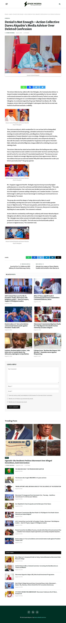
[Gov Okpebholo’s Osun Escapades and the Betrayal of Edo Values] (9, 506)
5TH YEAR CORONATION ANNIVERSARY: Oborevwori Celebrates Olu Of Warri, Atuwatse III (36, 592)
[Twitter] (36, 87)
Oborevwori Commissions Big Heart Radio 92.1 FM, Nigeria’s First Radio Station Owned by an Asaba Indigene (47, 325)
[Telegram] (42, 87)
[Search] (59, 4)
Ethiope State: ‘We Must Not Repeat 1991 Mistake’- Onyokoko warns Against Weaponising (47, 352)
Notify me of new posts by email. (18, 402)
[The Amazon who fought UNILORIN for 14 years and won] (9, 480)
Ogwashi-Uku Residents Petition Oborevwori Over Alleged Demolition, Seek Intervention (28, 462)
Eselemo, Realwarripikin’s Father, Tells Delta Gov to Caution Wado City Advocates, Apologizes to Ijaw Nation (17, 352)
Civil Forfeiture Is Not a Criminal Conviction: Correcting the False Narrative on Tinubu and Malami (36, 566)
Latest (10, 14)
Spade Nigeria (10, 32)
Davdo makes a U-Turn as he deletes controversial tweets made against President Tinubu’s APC (16, 325)
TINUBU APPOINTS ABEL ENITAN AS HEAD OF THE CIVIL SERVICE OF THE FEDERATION (38, 486)
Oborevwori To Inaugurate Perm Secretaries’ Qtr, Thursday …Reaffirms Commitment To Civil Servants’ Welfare (35, 496)
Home (6, 14)
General (7, 18)
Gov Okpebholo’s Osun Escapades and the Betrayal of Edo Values (33, 504)
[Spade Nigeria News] (32, 4)
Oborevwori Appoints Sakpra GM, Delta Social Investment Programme (34, 574)
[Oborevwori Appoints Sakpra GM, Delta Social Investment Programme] (9, 577)
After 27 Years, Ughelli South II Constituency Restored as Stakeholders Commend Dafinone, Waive (46, 297)
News (7, 457)
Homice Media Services (40, 617)
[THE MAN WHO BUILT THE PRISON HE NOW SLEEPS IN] (9, 471)
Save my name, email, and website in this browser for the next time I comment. (30, 395)
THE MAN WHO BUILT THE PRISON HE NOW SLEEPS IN (29, 469)
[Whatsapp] (24, 87)
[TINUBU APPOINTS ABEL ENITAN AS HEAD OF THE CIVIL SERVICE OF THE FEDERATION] (9, 489)
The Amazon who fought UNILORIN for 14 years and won (30, 478)
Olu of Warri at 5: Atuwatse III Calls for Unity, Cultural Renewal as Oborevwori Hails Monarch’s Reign (38, 558)
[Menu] (7, 4)
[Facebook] (30, 87)
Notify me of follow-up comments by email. (21, 398)
